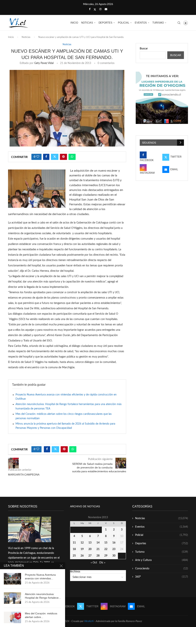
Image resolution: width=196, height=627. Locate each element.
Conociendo (161, 568)
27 (89, 555)
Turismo (158, 22)
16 (113, 542)
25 (74, 555)
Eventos (141, 22)
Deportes (105, 22)
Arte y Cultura (161, 560)
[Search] (179, 22)
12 (82, 542)
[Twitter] (95, 9)
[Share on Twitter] (54, 157)
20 (89, 549)
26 (82, 555)
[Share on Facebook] (46, 157)
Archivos (75, 571)
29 (105, 555)
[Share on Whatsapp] (72, 157)
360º (161, 576)
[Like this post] (37, 157)
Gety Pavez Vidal (44, 63)
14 (98, 542)
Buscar (144, 48)
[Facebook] (89, 9)
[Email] (106, 9)
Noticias (87, 22)
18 (74, 549)
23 (113, 549)
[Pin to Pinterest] (63, 157)
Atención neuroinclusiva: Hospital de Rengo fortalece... (43, 596)
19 (82, 549)
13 (89, 542)
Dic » (102, 562)
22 (105, 549)
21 (98, 549)
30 (113, 555)
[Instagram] (100, 9)
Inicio (74, 22)
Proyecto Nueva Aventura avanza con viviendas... (40, 576)
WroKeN (89, 621)
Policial (123, 22)
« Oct (94, 562)
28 (98, 555)
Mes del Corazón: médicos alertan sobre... (41, 615)
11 (74, 542)
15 (105, 542)
